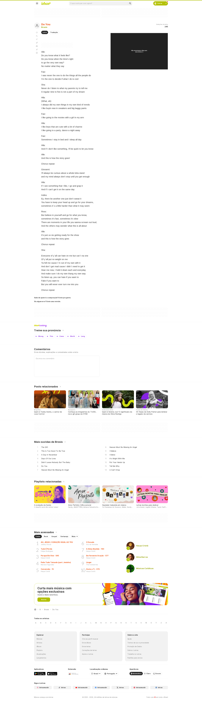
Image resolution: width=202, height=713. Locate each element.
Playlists (40, 650)
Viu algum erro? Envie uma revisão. (47, 301)
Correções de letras (89, 650)
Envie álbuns (86, 643)
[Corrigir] (37, 49)
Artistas (39, 643)
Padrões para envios (135, 658)
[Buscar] (130, 3)
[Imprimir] (37, 46)
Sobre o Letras (133, 650)
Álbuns (39, 646)
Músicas (39, 639)
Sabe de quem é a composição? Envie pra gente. (52, 298)
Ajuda (130, 639)
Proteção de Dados (135, 646)
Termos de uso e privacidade (138, 643)
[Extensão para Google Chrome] (73, 673)
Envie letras (86, 646)
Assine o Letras (87, 654)
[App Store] (52, 673)
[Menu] (37, 3)
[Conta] (166, 3)
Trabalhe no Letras (134, 654)
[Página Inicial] (35, 609)
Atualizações (41, 654)
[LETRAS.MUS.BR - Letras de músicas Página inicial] (46, 3)
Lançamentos (41, 658)
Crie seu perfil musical (90, 639)
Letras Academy (101, 326)
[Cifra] (37, 42)
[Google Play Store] (39, 673)
